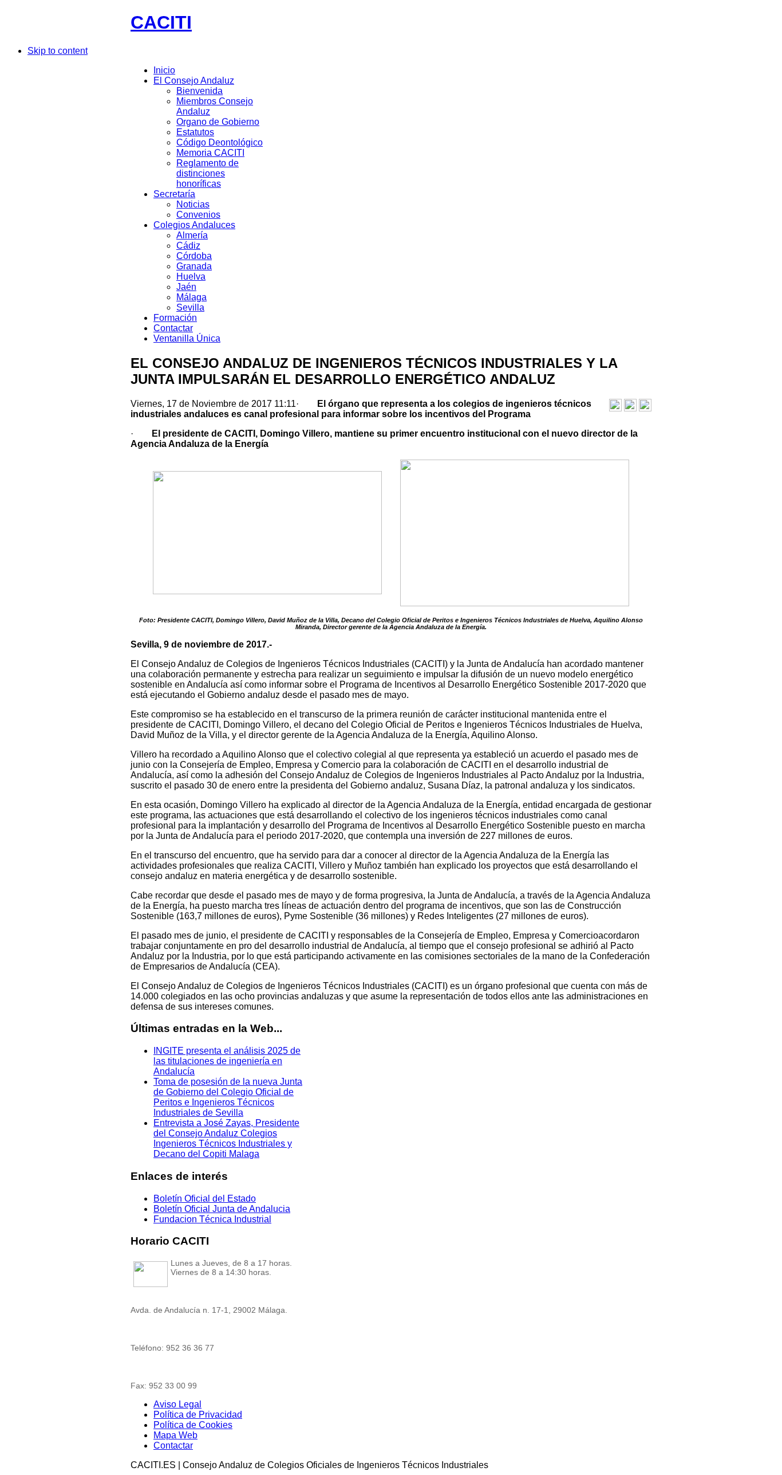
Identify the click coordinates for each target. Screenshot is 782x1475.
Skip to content (57, 51)
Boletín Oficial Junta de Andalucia (221, 1209)
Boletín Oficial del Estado (204, 1198)
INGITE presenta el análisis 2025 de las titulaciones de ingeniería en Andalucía (227, 1061)
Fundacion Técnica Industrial (212, 1219)
